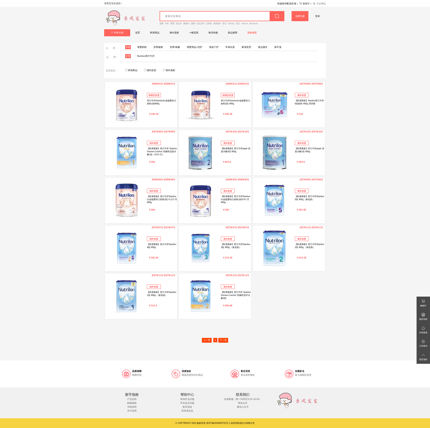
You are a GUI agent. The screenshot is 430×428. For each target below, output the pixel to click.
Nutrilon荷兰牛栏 (146, 56)
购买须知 (187, 406)
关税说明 (132, 406)
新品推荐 (232, 32)
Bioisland (253, 23)
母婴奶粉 (142, 47)
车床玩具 (230, 47)
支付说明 (132, 410)
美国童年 (217, 23)
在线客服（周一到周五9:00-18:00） (243, 399)
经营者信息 (187, 410)
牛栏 (167, 23)
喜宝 (225, 23)
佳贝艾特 (200, 23)
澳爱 (193, 23)
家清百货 (246, 47)
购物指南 (132, 403)
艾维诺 (209, 23)
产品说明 (132, 399)
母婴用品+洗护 (194, 47)
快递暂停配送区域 (286, 3)
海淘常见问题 (187, 399)
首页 (137, 32)
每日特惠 (213, 32)
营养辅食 (158, 47)
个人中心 (321, 3)
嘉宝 (238, 23)
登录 (317, 16)
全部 (128, 47)
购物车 (306, 3)
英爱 (172, 23)
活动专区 (252, 32)
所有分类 (118, 32)
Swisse (244, 23)
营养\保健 (175, 47)
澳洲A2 (186, 23)
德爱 (162, 23)
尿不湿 (277, 47)
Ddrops (231, 23)
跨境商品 (154, 32)
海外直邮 (174, 32)
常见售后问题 (187, 403)
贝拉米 (179, 23)
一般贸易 (193, 32)
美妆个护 (214, 47)
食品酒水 (262, 47)
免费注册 (300, 16)
